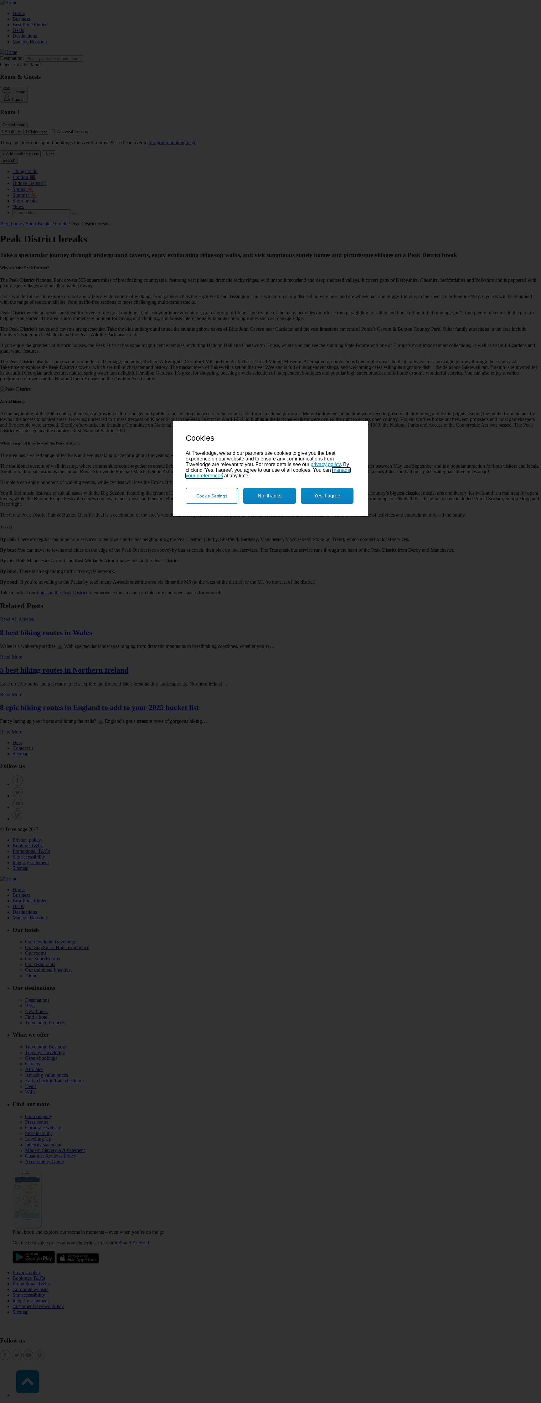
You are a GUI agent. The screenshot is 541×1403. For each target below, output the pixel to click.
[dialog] (270, 468)
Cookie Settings (211, 495)
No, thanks (269, 495)
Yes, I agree (327, 495)
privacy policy (326, 464)
